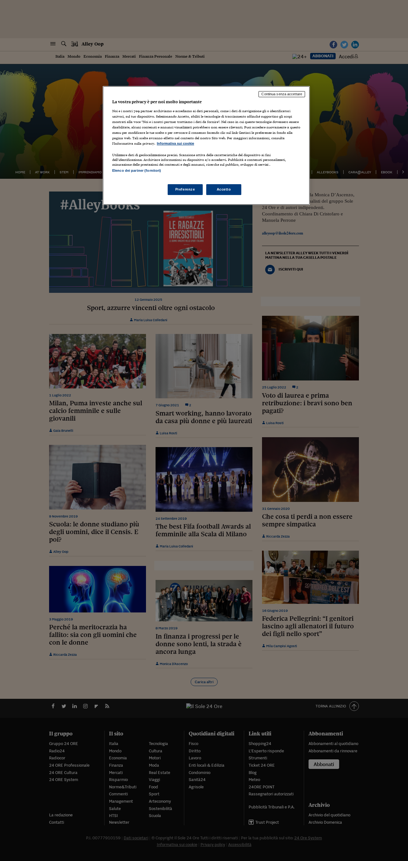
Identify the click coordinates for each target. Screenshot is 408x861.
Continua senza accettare (281, 94)
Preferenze (185, 189)
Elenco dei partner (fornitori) (136, 170)
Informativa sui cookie (175, 143)
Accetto (224, 189)
